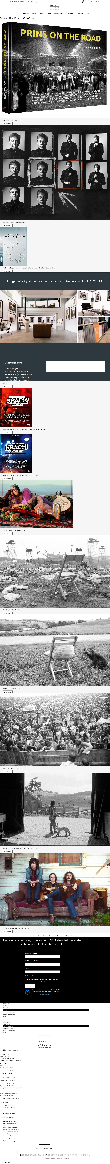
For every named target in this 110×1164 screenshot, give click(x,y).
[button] (73, 14)
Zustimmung (28, 975)
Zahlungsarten (7, 1005)
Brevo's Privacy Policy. (45, 994)
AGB (4, 1016)
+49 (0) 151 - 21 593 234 (17, 2)
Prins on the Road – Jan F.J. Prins (13, 120)
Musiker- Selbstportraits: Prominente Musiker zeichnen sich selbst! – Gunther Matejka (29, 268)
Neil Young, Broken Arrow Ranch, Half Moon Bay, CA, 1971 (21, 848)
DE (96, 2)
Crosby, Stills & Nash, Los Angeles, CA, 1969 (16, 928)
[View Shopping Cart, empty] (82, 2)
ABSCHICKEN (30, 986)
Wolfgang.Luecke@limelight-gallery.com (10, 1060)
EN (98, 2)
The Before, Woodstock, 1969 (12, 689)
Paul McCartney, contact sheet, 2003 (14, 222)
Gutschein (6, 383)
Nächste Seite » (74, 936)
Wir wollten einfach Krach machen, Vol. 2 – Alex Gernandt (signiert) (24, 429)
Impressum (6, 1003)
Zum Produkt (7, 123)
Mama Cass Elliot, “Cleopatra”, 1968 (14, 530)
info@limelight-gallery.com (33, 2)
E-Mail (27, 968)
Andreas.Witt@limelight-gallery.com (9, 1070)
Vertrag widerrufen (8, 1010)
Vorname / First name (31, 953)
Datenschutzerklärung (9, 1014)
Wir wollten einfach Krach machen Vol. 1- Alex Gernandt (20, 475)
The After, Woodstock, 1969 (11, 610)
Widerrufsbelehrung (8, 1012)
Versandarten (6, 1008)
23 (66, 936)
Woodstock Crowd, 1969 (10, 768)
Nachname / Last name (31, 960)
